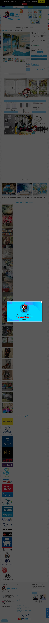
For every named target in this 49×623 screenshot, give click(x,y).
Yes (27, 319)
